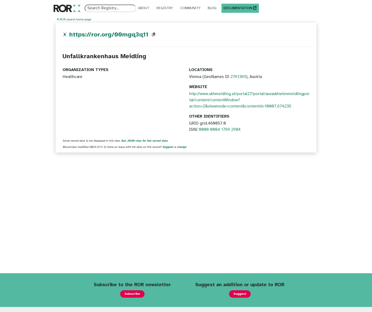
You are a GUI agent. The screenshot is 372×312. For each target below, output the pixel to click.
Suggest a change (174, 147)
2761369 (238, 77)
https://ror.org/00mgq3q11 (108, 35)
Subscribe (132, 294)
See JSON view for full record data (144, 140)
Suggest (239, 294)
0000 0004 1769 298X (220, 129)
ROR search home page (75, 19)
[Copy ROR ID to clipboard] (153, 34)
